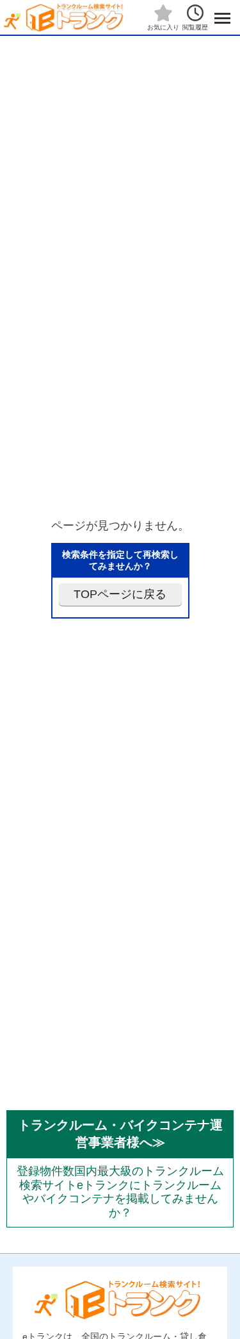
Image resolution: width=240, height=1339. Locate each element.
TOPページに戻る (120, 594)
